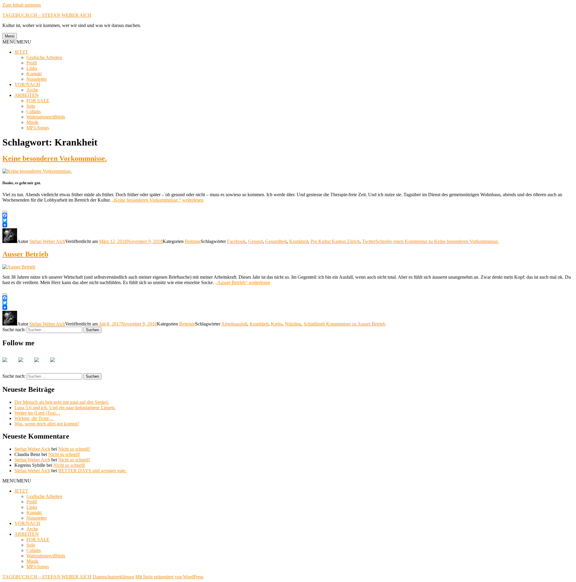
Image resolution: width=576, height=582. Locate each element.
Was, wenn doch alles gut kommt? (46, 423)
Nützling (293, 323)
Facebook (236, 241)
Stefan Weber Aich (47, 241)
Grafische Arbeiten (44, 57)
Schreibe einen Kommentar (437, 241)
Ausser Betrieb (25, 254)
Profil (31, 62)
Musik (32, 122)
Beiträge (193, 241)
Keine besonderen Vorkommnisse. (54, 158)
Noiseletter (36, 79)
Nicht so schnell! (74, 449)
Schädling (313, 323)
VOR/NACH (27, 84)
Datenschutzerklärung (113, 576)
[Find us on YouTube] (41, 364)
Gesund (255, 241)
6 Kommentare (354, 323)
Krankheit (298, 241)
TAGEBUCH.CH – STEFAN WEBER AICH (47, 15)
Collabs (33, 111)
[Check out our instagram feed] (57, 364)
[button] (16, 41)
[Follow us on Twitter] (25, 364)
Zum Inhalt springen (21, 5)
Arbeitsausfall (234, 323)
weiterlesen (157, 199)
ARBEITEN (26, 95)
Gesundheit (276, 241)
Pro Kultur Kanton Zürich (335, 241)
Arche (32, 89)
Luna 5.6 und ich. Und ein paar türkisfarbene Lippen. (65, 407)
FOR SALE (38, 100)
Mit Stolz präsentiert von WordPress (169, 576)
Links (31, 68)
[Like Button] (4, 212)
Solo (30, 106)
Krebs (276, 323)
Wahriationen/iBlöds (45, 116)
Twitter (369, 241)
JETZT (21, 52)
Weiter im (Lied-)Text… (37, 413)
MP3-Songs (37, 127)
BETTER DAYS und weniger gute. (92, 470)
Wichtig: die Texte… (34, 418)
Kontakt (34, 73)
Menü (9, 36)
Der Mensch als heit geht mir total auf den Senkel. (61, 402)
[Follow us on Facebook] (9, 364)
